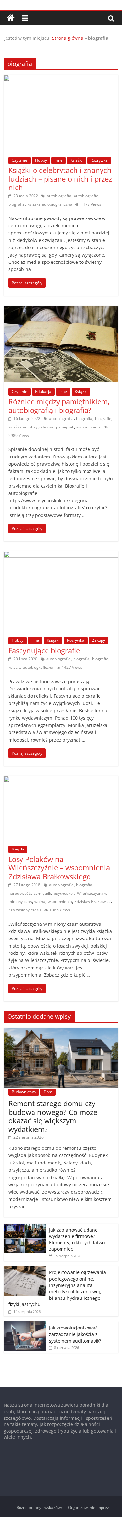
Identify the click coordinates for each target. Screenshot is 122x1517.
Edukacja (43, 391)
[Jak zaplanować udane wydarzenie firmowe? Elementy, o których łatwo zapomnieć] (25, 1227)
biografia (16, 204)
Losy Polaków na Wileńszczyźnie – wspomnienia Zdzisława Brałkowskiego (59, 867)
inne (58, 160)
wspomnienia (88, 427)
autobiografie (86, 196)
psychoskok (64, 893)
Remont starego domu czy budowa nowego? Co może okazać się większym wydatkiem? (52, 1116)
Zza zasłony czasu (24, 910)
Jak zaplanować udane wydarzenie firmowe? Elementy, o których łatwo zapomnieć (77, 1239)
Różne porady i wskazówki (40, 1507)
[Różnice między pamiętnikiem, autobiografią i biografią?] (61, 309)
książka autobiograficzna (49, 204)
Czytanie (19, 160)
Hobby (41, 160)
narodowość (19, 893)
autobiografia (59, 196)
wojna (39, 901)
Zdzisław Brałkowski (93, 901)
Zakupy (98, 640)
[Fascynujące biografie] (61, 555)
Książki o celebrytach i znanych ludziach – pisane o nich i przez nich (60, 178)
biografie (103, 418)
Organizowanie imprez (88, 1507)
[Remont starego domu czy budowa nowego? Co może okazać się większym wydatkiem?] (61, 1031)
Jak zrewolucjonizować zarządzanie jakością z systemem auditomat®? (75, 1334)
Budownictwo (24, 1092)
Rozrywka (99, 160)
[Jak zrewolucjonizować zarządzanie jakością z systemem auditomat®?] (25, 1325)
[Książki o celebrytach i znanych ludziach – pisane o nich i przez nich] (61, 78)
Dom (48, 1092)
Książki (76, 160)
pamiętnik (65, 427)
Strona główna (67, 38)
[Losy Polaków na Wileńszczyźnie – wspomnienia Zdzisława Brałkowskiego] (61, 779)
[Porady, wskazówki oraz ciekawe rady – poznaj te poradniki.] (11, 18)
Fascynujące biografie (44, 650)
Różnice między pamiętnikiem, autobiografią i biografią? (59, 406)
